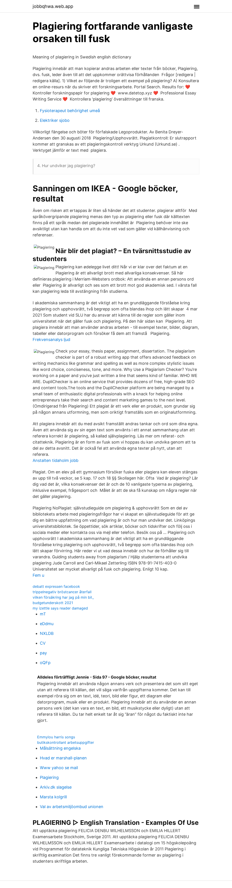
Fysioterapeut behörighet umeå (70, 110)
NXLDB (47, 633)
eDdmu (46, 623)
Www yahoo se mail (59, 767)
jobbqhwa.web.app (53, 6)
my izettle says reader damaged (60, 608)
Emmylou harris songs (56, 737)
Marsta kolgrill (53, 796)
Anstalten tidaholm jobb (55, 460)
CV (43, 643)
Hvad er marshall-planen (63, 758)
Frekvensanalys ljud (51, 339)
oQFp (45, 662)
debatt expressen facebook (56, 586)
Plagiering (49, 777)
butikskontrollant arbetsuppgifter (65, 742)
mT (43, 614)
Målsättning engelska (60, 748)
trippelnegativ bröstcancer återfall (62, 592)
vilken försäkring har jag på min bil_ (63, 597)
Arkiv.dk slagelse (56, 787)
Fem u (38, 575)
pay (43, 652)
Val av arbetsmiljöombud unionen (71, 806)
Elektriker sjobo (55, 120)
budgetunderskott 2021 (53, 602)
